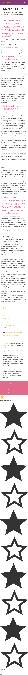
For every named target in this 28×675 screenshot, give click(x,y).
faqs (4, 315)
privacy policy (6, 345)
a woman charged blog (12, 335)
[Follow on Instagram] (15, 329)
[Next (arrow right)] (1, 674)
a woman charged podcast (13, 332)
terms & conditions (7, 322)
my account (6, 318)
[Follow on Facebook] (13, 329)
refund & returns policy (9, 325)
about (4, 308)
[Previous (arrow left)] (0, 674)
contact (5, 312)
